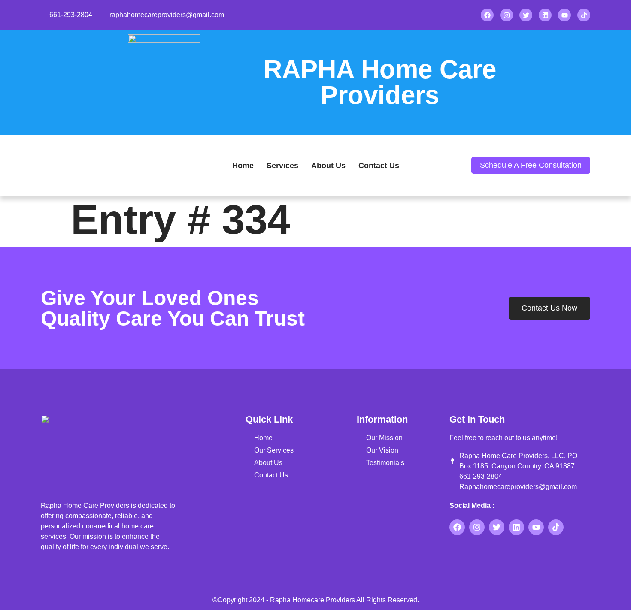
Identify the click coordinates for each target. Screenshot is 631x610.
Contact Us (378, 165)
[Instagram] (506, 15)
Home (243, 165)
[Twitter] (525, 15)
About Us (328, 165)
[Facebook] (487, 15)
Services (282, 165)
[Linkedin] (545, 15)
